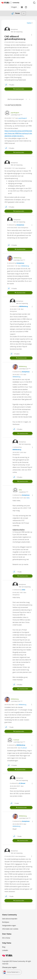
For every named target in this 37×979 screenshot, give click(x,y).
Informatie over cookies (10, 929)
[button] (31, 34)
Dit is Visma (6, 938)
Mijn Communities (22, 7)
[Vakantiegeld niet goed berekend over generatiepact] (29, 99)
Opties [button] (29, 23)
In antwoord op (15, 225)
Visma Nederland (12, 972)
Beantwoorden (19, 89)
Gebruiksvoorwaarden (9, 919)
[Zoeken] (34, 2)
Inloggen (14, 7)
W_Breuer (24, 748)
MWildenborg (25, 266)
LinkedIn (5, 950)
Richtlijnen (5, 922)
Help (26, 7)
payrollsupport (22, 118)
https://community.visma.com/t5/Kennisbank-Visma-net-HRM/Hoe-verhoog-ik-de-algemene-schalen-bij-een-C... (18, 133)
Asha (28, 498)
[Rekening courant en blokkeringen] (26, 99)
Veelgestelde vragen (9, 926)
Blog (3, 947)
